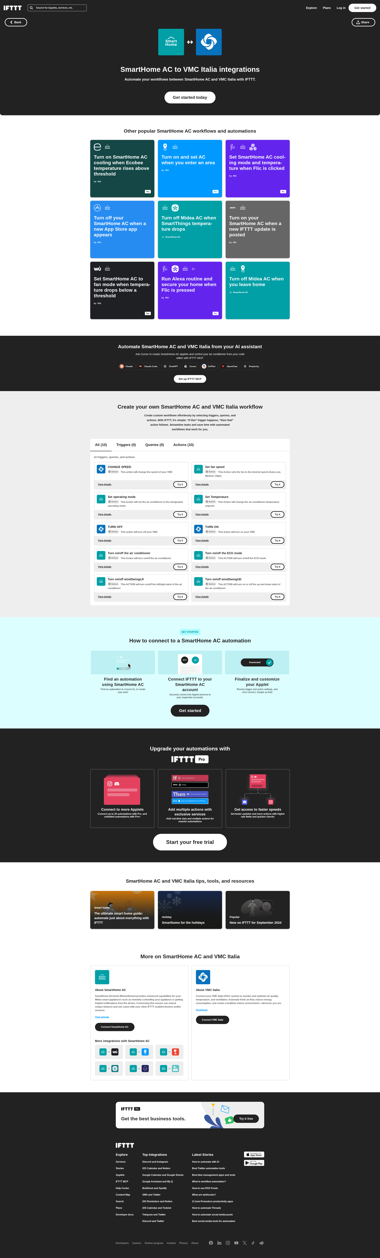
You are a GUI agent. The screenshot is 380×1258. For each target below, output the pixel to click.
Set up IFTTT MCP (190, 378)
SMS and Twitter (151, 1194)
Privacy (183, 1243)
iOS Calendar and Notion (156, 1168)
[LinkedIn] (219, 1243)
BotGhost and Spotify (154, 1188)
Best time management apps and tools (213, 1175)
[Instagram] (228, 1243)
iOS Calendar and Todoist (156, 1208)
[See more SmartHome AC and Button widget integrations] (169, 1052)
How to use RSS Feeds (205, 1188)
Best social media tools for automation (213, 1221)
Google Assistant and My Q (157, 1181)
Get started (362, 7)
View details (104, 484)
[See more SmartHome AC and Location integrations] (139, 1052)
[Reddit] (261, 1243)
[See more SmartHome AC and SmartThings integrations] (109, 1068)
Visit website (102, 1017)
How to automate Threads (206, 1208)
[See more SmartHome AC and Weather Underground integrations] (109, 1052)
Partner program (154, 1243)
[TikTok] (253, 1243)
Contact (171, 1243)
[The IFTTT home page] (13, 8)
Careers (136, 1243)
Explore (311, 7)
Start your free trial (190, 842)
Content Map (123, 1194)
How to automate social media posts (212, 1214)
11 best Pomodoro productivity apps (212, 1201)
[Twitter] (244, 1243)
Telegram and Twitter (154, 1214)
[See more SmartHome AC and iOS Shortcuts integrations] (139, 1068)
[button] (190, 711)
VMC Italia (200, 69)
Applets (120, 1175)
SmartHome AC (146, 69)
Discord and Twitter (153, 1221)
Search (120, 1201)
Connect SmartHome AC (115, 1027)
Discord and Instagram (155, 1162)
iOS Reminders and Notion (157, 1201)
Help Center (122, 1188)
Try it (180, 484)
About (194, 1243)
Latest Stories (202, 1155)
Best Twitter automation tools (208, 1168)
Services (121, 1162)
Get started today (190, 97)
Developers (122, 1243)
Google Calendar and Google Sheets (162, 1175)
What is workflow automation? (209, 1181)
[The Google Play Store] (254, 1163)
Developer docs (125, 1214)
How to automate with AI (205, 1162)
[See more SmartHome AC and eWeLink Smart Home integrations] (169, 1068)
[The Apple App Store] (254, 1154)
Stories (120, 1168)
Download (201, 1010)
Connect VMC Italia (212, 1020)
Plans (327, 7)
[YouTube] (236, 1243)
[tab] (101, 445)
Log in (341, 7)
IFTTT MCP (122, 1181)
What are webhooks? (204, 1194)
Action (114, 471)
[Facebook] (211, 1243)
